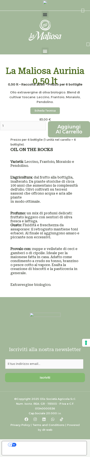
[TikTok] (61, 419)
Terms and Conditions (48, 425)
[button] (45, 14)
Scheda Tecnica (45, 110)
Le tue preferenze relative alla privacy (48, 445)
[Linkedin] (44, 419)
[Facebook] (26, 419)
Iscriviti (45, 377)
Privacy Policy (20, 425)
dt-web (47, 429)
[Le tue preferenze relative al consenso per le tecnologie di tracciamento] (86, 343)
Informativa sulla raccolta (25, 452)
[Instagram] (35, 419)
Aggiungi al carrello (69, 129)
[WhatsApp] (53, 419)
